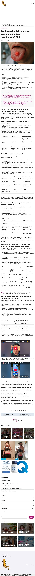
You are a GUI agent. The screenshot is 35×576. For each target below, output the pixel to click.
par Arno (4, 40)
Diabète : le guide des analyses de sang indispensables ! (12, 488)
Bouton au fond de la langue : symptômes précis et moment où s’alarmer (15, 97)
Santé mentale (4, 505)
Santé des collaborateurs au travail (28, 436)
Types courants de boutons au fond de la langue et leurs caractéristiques (17, 95)
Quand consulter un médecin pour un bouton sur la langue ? (14, 103)
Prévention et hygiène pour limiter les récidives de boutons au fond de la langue (17, 101)
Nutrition (3, 503)
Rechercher (3, 514)
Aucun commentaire (15, 40)
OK (31, 575)
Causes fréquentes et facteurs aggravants (11, 96)
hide (19, 90)
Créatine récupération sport (5, 436)
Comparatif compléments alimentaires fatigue (10, 483)
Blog (2, 497)
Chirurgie (3, 500)
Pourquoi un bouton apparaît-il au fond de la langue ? (13, 102)
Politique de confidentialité (6, 556)
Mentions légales (5, 554)
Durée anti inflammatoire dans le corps (17, 435)
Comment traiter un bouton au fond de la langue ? (13, 104)
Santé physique (4, 28)
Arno (21, 420)
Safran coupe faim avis (6, 480)
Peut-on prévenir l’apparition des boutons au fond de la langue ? (15, 105)
